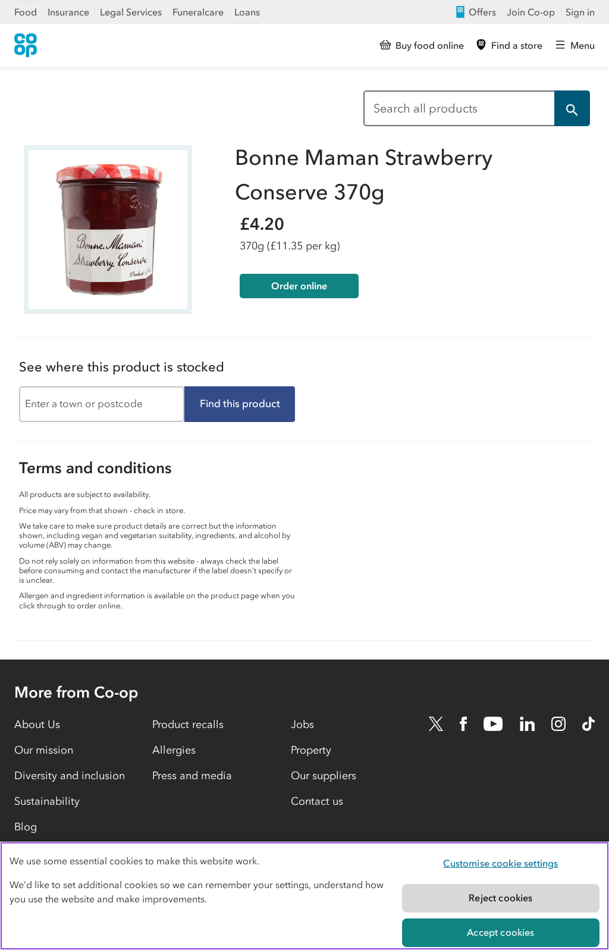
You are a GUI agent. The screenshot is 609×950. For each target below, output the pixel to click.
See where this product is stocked (121, 367)
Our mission (43, 750)
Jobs (302, 724)
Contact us (317, 801)
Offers (482, 12)
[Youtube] (493, 724)
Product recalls (188, 724)
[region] (304, 896)
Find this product (240, 404)
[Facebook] (463, 724)
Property (311, 750)
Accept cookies (500, 932)
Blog (25, 826)
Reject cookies (500, 898)
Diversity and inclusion (69, 775)
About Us (37, 724)
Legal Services (131, 12)
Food (25, 12)
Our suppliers (323, 775)
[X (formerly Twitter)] (436, 724)
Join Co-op (531, 12)
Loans (247, 12)
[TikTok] (588, 724)
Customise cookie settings (500, 863)
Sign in (580, 12)
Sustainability (47, 801)
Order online (299, 286)
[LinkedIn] (527, 724)
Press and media (192, 775)
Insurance (68, 12)
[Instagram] (558, 724)
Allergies (174, 750)
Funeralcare (198, 12)
